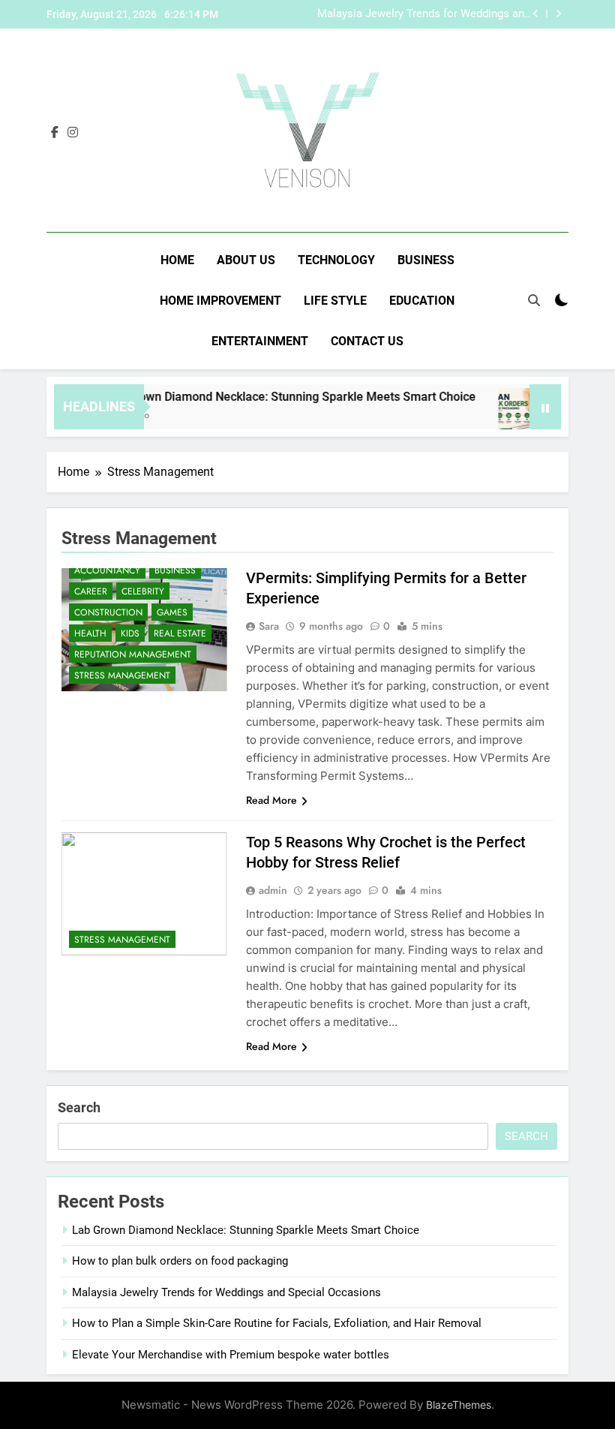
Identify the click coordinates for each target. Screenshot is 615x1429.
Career (90, 591)
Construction (108, 612)
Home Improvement (220, 300)
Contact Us (367, 341)
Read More (271, 800)
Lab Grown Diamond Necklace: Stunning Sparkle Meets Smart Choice (278, 397)
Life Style (335, 300)
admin (273, 890)
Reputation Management (132, 654)
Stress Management (122, 675)
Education (421, 300)
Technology (336, 260)
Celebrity (143, 591)
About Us (246, 260)
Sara (269, 625)
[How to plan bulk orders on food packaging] (516, 416)
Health (90, 633)
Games (172, 612)
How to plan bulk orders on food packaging (180, 1261)
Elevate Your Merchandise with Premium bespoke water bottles (230, 1354)
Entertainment (260, 341)
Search (79, 1107)
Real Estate (180, 633)
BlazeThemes (458, 1404)
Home (177, 260)
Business (426, 260)
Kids (130, 633)
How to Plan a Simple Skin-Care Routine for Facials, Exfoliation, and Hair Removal (277, 1323)
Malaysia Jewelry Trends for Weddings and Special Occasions (423, 14)
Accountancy (107, 570)
